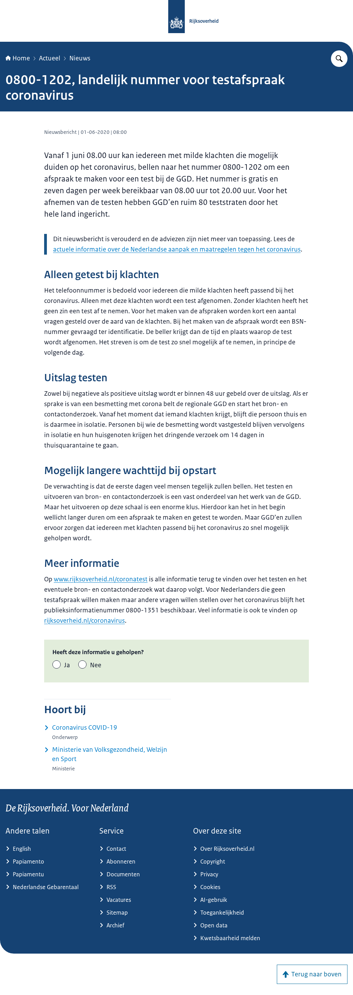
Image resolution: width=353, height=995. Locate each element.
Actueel (49, 58)
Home (21, 58)
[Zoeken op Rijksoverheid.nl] (339, 58)
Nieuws (79, 58)
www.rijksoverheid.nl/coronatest (101, 579)
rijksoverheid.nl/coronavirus (84, 621)
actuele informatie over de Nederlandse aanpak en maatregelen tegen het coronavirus (177, 249)
